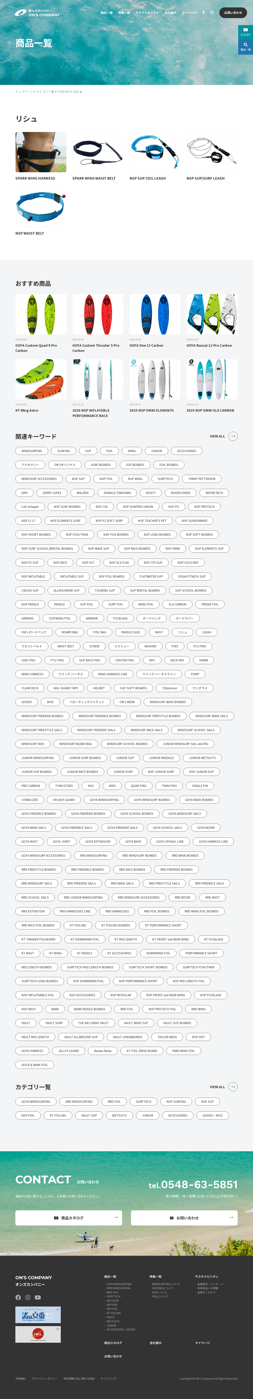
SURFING (63, 91)
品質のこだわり (206, 1292)
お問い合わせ (233, 12)
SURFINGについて (163, 1288)
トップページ (24, 91)
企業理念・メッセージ (210, 1284)
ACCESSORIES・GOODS (121, 1329)
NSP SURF (113, 1300)
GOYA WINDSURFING (119, 1284)
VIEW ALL (217, 436)
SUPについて (159, 1292)
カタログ (245, 35)
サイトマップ (108, 1378)
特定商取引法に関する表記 (79, 1378)
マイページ (189, 12)
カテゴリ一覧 (45, 91)
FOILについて (160, 1296)
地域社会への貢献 (207, 1288)
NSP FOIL (112, 1309)
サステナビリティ (147, 12)
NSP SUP (112, 1305)
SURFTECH (113, 1296)
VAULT (111, 1317)
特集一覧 (124, 12)
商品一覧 (107, 12)
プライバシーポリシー (45, 1378)
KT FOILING (114, 1313)
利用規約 (20, 1378)
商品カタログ (72, 1218)
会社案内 (171, 12)
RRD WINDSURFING (119, 1288)
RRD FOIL (112, 1292)
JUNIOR (111, 1325)
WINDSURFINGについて (166, 1284)
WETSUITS (113, 1321)
